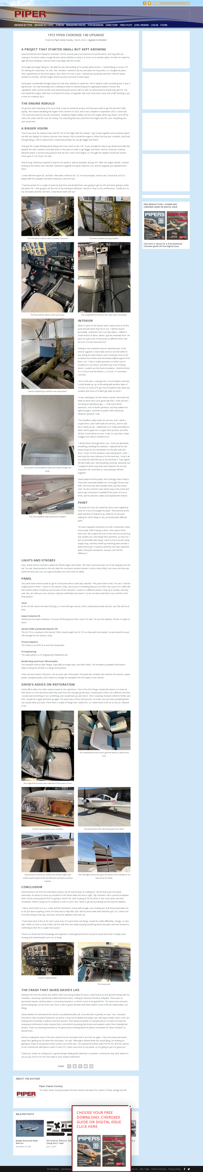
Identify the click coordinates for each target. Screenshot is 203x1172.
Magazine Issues (75, 25)
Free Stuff (126, 25)
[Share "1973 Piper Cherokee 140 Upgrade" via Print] (91, 1066)
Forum (60, 25)
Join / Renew (141, 25)
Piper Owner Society (64, 40)
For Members (95, 25)
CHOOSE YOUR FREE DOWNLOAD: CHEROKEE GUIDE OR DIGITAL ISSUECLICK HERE (99, 1119)
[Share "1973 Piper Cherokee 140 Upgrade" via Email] (86, 1066)
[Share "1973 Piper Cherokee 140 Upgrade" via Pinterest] (80, 1066)
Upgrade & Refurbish (97, 40)
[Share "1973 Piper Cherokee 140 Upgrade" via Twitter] (74, 1066)
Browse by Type (23, 25)
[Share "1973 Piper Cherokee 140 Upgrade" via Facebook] (69, 1066)
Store (163, 25)
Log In (154, 25)
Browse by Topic (44, 25)
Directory (112, 25)
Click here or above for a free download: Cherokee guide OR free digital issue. (163, 245)
